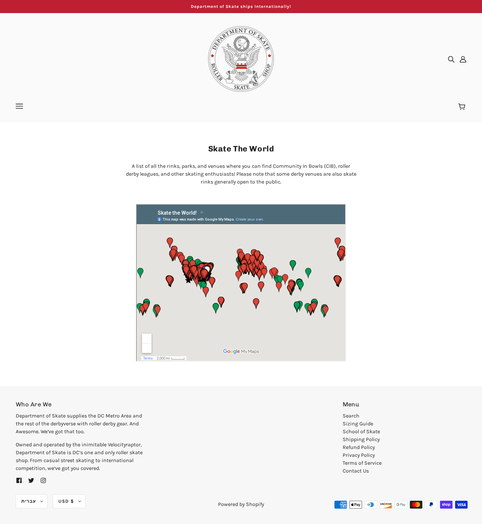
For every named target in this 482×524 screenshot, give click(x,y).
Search (351, 416)
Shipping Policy (361, 439)
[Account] (463, 59)
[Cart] (463, 107)
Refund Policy (359, 447)
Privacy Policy (359, 455)
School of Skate (361, 431)
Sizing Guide (358, 423)
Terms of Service (362, 463)
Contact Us (356, 471)
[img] (451, 59)
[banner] (241, 58)
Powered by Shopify (241, 504)
